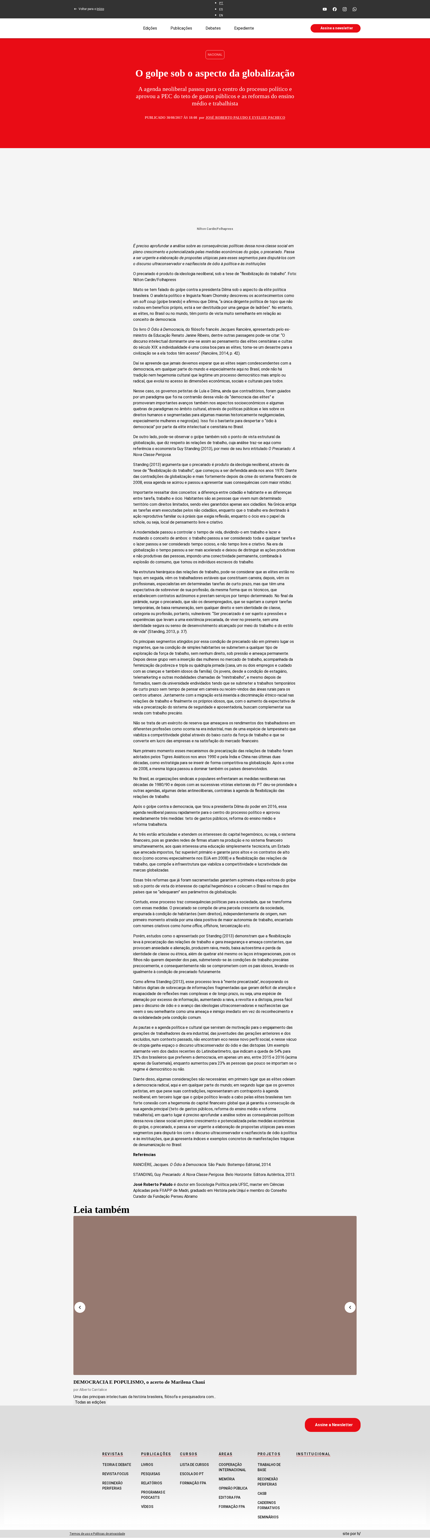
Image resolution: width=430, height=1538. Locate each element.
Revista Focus (115, 1474)
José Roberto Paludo (227, 118)
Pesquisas (150, 1474)
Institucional (313, 1454)
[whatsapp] (355, 9)
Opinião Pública (233, 1488)
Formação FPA (193, 1483)
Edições (150, 28)
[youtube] (325, 9)
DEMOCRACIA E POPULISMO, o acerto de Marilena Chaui (139, 1382)
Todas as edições (90, 1402)
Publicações (181, 28)
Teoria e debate (116, 1465)
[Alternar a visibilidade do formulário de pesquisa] (282, 28)
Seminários (268, 1517)
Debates (213, 28)
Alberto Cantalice (93, 1390)
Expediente (244, 28)
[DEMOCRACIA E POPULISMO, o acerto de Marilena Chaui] (215, 1295)
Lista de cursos (194, 1465)
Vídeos (147, 1507)
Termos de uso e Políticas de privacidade (97, 1534)
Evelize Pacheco (268, 118)
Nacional (215, 54)
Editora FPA (229, 1497)
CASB (262, 1494)
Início (100, 9)
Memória (227, 1479)
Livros (147, 1465)
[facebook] (335, 9)
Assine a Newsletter (334, 1424)
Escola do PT (192, 1474)
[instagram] (345, 9)
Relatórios (151, 1483)
